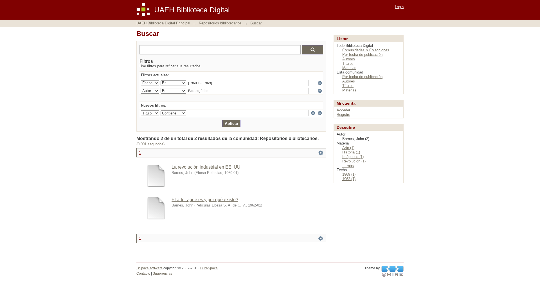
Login (399, 7)
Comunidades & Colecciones (365, 50)
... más (348, 166)
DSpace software (149, 268)
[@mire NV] (392, 271)
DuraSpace (209, 268)
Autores (348, 59)
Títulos (348, 63)
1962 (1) (349, 179)
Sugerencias (162, 274)
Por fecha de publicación (362, 54)
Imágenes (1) (353, 157)
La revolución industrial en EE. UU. (207, 167)
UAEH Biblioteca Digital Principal (163, 23)
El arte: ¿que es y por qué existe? (205, 199)
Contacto (143, 274)
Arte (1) (348, 148)
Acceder (343, 110)
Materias (349, 68)
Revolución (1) (354, 161)
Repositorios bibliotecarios (220, 23)
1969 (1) (349, 174)
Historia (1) (351, 152)
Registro (343, 115)
